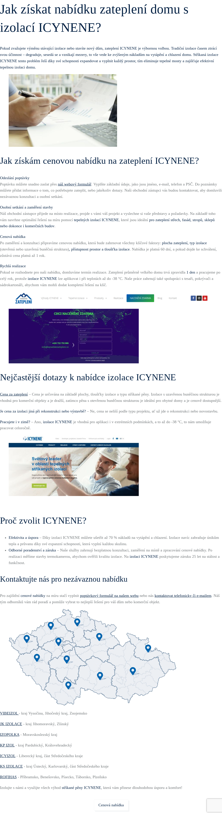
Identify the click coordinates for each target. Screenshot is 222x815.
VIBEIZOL (9, 713)
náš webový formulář (74, 184)
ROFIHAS (8, 777)
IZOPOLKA (9, 734)
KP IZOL (7, 745)
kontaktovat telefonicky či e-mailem (183, 595)
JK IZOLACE (11, 724)
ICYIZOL (7, 756)
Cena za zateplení (14, 394)
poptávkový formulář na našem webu (109, 595)
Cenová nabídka (111, 805)
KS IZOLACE (11, 766)
